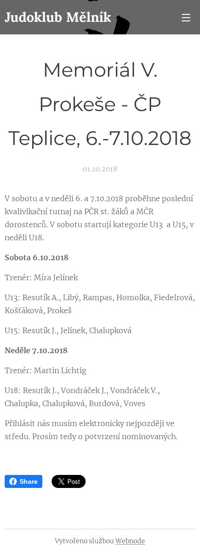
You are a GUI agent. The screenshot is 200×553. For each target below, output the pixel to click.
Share (29, 481)
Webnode (130, 541)
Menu (186, 17)
